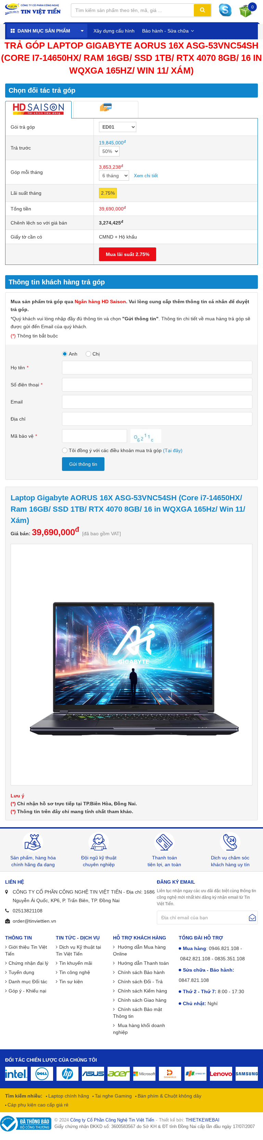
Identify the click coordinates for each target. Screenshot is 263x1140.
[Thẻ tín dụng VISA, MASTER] (105, 109)
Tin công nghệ (74, 972)
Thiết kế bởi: (189, 1120)
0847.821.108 (194, 980)
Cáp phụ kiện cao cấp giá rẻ (37, 1104)
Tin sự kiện (71, 981)
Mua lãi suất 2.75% (127, 254)
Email (17, 402)
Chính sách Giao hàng (141, 1000)
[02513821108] (227, 10)
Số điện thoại (25, 384)
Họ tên (18, 367)
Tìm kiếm (202, 10)
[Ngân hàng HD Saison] (38, 109)
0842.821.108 (195, 958)
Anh (73, 354)
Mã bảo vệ (22, 436)
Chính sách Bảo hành (140, 972)
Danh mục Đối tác (28, 981)
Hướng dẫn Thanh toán (142, 963)
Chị (96, 354)
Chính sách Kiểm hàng (141, 991)
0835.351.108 (230, 958)
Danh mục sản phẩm (43, 31)
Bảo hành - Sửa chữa (165, 31)
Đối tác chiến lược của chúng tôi (51, 1060)
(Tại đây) (173, 450)
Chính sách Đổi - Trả (139, 981)
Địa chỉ (18, 419)
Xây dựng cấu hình (114, 31)
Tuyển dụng (21, 972)
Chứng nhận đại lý (28, 963)
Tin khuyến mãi (75, 963)
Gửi (252, 917)
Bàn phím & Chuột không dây (168, 1096)
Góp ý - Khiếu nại (27, 991)
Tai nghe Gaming (112, 1096)
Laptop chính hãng (68, 1096)
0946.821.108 (224, 948)
